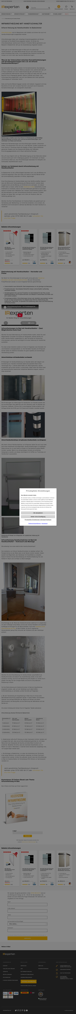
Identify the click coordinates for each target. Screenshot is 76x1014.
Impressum (44, 523)
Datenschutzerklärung (34, 523)
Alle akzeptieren (38, 513)
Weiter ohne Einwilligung (38, 516)
